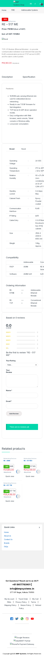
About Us (7, 536)
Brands (6, 543)
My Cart (35, 599)
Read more (18, 472)
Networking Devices (8, 21)
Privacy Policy (21, 602)
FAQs (6, 547)
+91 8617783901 (21, 584)
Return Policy (26, 605)
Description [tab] (7, 77)
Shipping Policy (10, 605)
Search (31, 3)
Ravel (23, 149)
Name (9, 390)
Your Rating (10, 361)
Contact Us (8, 539)
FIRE (13, 10)
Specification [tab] (29, 77)
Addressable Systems (29, 10)
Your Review (9, 371)
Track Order (23, 599)
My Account (9, 599)
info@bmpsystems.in (22, 588)
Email (9, 401)
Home (4, 10)
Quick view (10, 476)
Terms (33, 602)
